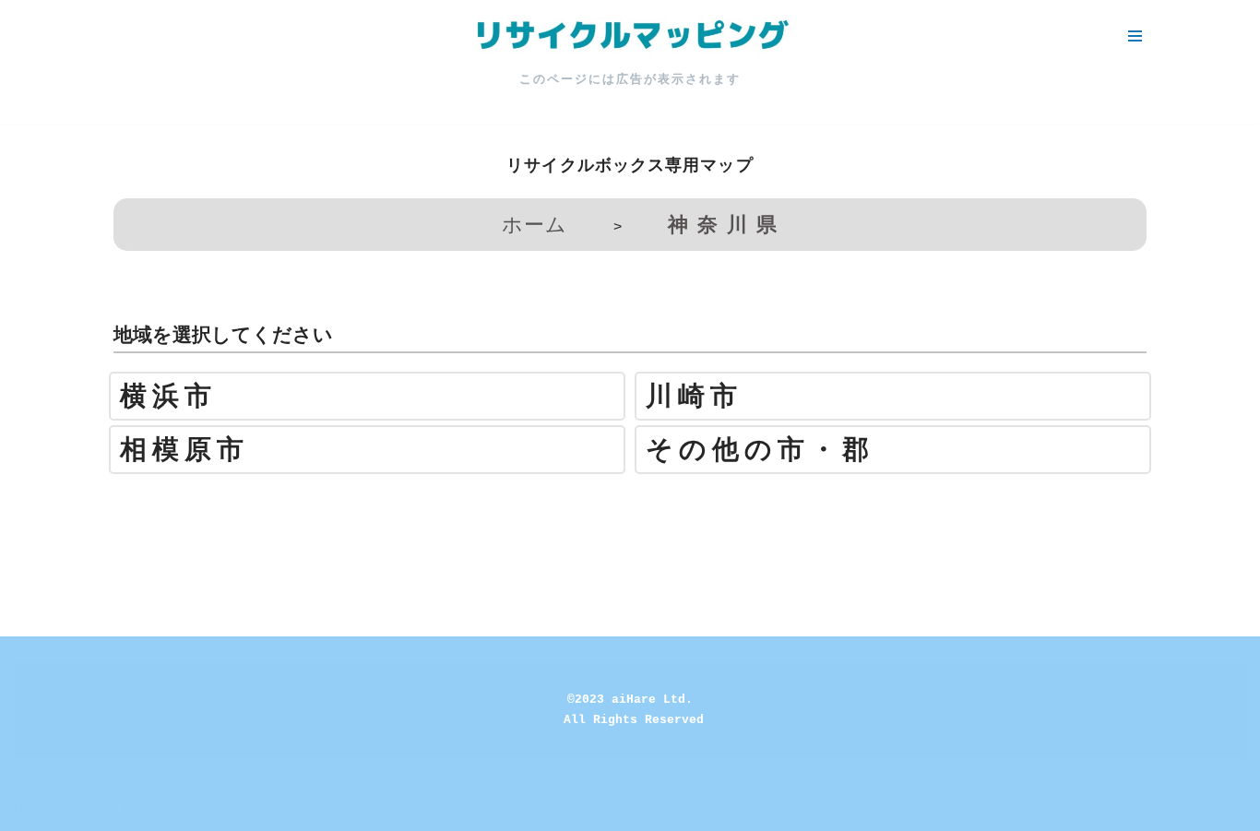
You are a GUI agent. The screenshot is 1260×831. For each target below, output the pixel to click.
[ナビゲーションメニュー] (1135, 36)
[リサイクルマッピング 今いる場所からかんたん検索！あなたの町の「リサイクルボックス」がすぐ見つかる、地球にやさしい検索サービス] (630, 36)
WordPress (178, 807)
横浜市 (168, 396)
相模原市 (184, 449)
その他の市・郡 (760, 449)
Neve (31, 807)
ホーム (534, 224)
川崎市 (694, 396)
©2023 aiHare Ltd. (630, 699)
